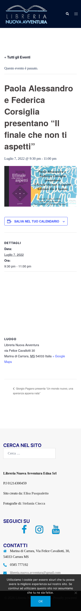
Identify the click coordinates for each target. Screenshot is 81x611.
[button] (67, 14)
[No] (75, 593)
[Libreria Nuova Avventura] (26, 13)
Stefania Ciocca (33, 503)
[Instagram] (39, 531)
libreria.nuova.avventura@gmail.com (35, 572)
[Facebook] (24, 531)
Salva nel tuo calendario (36, 221)
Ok (40, 601)
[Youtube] (56, 531)
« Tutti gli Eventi (17, 57)
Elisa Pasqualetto (36, 493)
